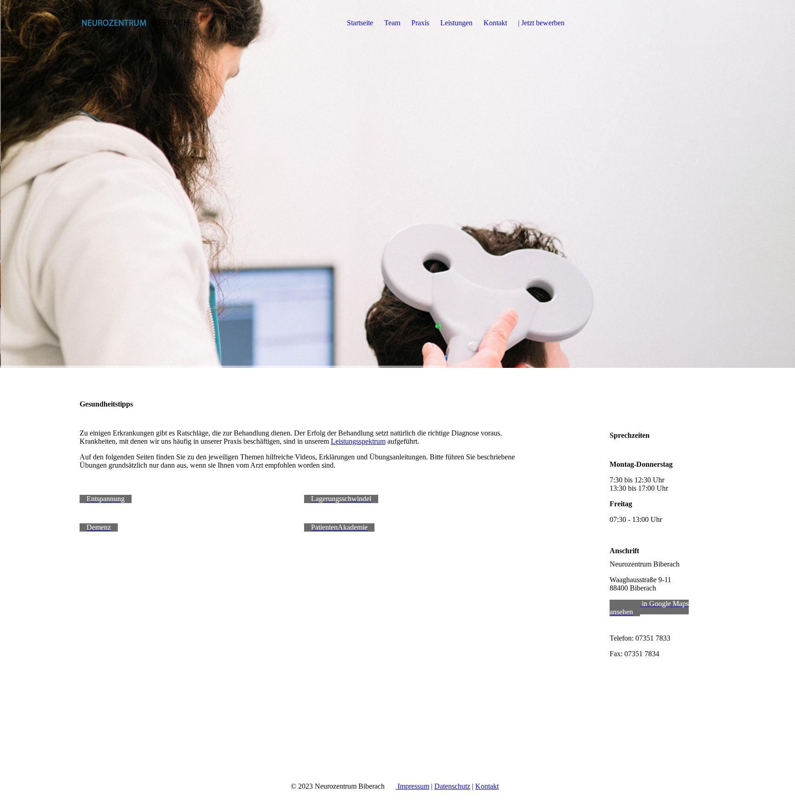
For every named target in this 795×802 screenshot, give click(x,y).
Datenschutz (452, 786)
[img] (137, 23)
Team (392, 23)
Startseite (360, 23)
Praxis (420, 23)
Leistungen (456, 23)
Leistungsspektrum (358, 441)
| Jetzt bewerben (541, 23)
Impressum (412, 786)
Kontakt (495, 23)
